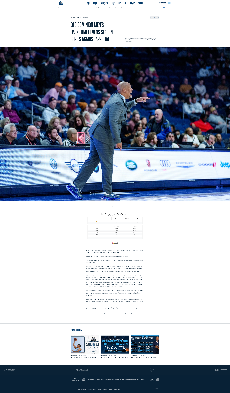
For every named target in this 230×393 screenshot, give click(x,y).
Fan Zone (95, 3)
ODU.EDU (86, 386)
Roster (104, 7)
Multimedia (132, 3)
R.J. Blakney (102, 271)
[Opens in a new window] (152, 379)
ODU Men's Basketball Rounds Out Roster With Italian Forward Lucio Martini (83, 358)
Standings (133, 7)
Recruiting (140, 3)
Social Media (93, 386)
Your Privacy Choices (107, 389)
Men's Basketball (74, 355)
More (116, 7)
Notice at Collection (117, 389)
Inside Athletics (104, 3)
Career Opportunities (103, 386)
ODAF (119, 3)
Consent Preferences (82, 389)
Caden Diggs (113, 282)
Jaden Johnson (127, 270)
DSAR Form (100, 389)
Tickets (113, 3)
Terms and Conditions (92, 389)
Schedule (97, 7)
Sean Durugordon (108, 250)
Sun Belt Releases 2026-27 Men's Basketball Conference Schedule (144, 358)
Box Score (114, 206)
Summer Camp (124, 7)
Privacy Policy (73, 389)
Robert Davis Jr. (98, 250)
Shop (125, 3)
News (91, 7)
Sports (88, 3)
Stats (110, 7)
